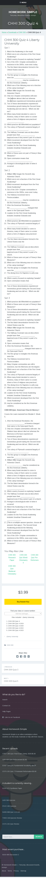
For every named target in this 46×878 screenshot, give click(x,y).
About (4, 871)
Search (4, 699)
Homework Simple (23, 12)
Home (4, 32)
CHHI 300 (22, 32)
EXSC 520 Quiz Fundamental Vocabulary (16, 765)
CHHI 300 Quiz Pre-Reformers (35, 557)
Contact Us (6, 705)
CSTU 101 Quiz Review (10, 824)
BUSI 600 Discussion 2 (10, 855)
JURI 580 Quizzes (8, 800)
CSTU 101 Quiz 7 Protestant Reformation (17, 771)
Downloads (12, 32)
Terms (9, 871)
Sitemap (23, 871)
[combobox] (23, 613)
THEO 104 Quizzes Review (12, 818)
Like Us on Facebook (12, 717)
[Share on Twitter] (17, 656)
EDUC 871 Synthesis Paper (12, 788)
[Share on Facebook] (21, 656)
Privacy (16, 871)
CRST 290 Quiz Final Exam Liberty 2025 (16, 754)
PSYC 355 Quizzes (9, 806)
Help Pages (6, 711)
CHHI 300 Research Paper (12, 557)
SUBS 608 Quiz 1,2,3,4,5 (11, 812)
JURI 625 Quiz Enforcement (12, 759)
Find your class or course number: (23, 611)
